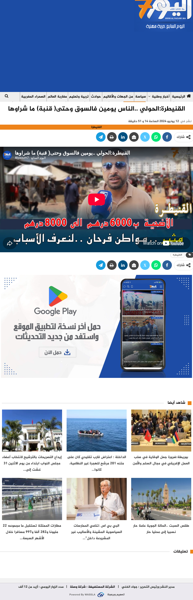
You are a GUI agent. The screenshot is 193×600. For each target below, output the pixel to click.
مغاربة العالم (57, 96)
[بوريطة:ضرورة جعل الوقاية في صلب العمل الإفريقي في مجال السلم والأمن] (161, 431)
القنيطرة (177, 255)
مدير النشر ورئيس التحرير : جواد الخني (148, 587)
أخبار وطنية (161, 96)
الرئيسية (178, 96)
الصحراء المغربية (33, 96)
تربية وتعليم (79, 96)
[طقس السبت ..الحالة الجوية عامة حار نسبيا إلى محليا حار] (161, 499)
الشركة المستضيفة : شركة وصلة (92, 587)
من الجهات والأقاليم (118, 96)
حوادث (96, 96)
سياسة (140, 96)
